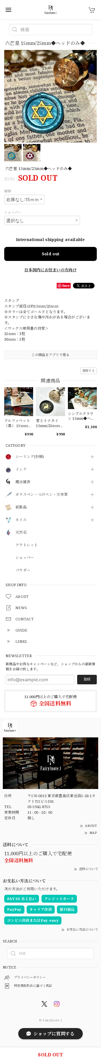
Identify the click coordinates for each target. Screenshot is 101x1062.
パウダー (22, 570)
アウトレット (26, 545)
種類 (7, 191)
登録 (87, 679)
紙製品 (21, 507)
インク (21, 469)
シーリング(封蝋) (29, 457)
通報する (88, 370)
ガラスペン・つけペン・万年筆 (41, 494)
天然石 (21, 532)
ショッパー (24, 558)
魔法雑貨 (22, 482)
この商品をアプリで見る (50, 354)
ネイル (21, 520)
